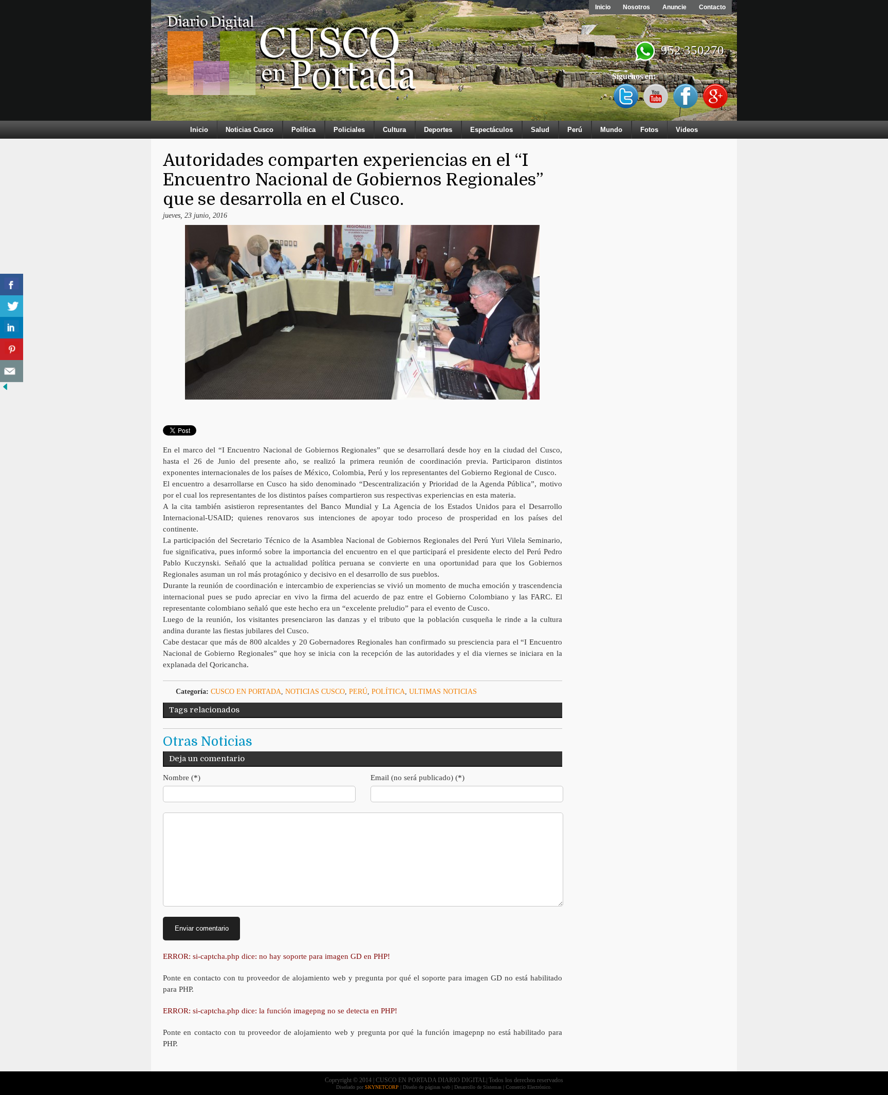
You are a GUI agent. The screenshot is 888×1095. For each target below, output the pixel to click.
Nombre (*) (181, 777)
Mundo (611, 130)
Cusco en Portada (246, 691)
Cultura (394, 130)
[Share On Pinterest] (11, 349)
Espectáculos (491, 130)
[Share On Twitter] (11, 306)
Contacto (712, 7)
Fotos (649, 130)
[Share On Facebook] (11, 285)
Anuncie (674, 7)
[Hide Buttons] (5, 389)
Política (303, 130)
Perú (574, 130)
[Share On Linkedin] (11, 328)
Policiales (349, 130)
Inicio (602, 7)
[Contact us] (11, 371)
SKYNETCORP (382, 1087)
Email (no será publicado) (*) (418, 777)
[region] (444, 62)
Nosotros (636, 7)
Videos (687, 130)
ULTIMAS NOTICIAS (443, 691)
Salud (540, 130)
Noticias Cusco (249, 130)
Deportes (438, 130)
